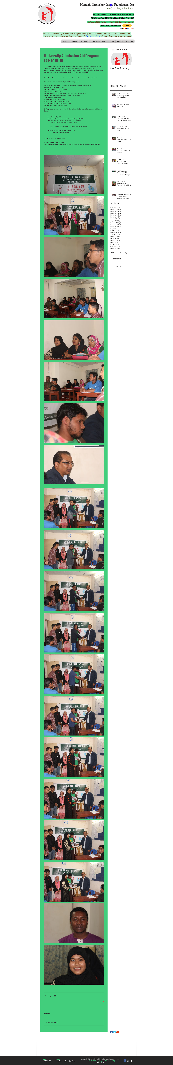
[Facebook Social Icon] (125, 1060)
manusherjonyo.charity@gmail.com (65, 1061)
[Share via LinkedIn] (55, 996)
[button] (127, 26)
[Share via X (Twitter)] (50, 996)
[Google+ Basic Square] (117, 1032)
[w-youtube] (128, 1060)
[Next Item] (129, 59)
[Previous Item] (114, 59)
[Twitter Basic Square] (114, 1032)
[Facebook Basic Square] (111, 1032)
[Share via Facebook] (45, 996)
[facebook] (131, 1060)
